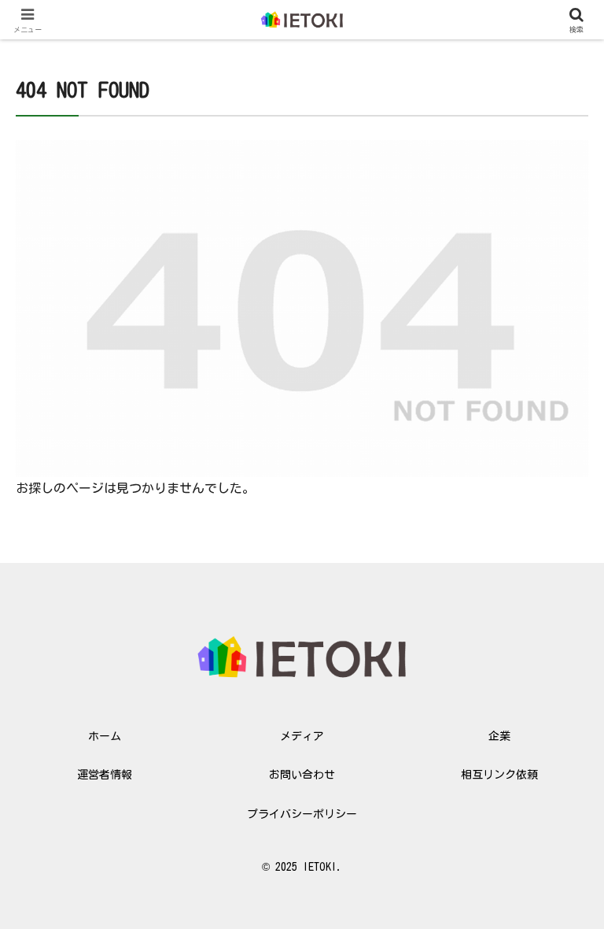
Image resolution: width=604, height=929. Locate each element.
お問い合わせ (302, 774)
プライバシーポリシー (302, 814)
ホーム (104, 736)
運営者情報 (104, 774)
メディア (302, 736)
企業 (499, 736)
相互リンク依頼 (499, 774)
